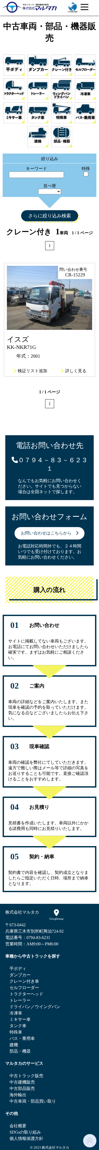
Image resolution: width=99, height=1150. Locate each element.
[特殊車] (61, 112)
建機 (14, 1045)
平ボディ (18, 968)
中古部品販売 (22, 1088)
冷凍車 (16, 1013)
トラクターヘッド (26, 994)
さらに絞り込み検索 (49, 215)
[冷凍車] (85, 89)
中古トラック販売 (26, 1075)
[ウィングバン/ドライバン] (61, 89)
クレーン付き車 (24, 981)
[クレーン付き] (61, 65)
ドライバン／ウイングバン (35, 1006)
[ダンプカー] (37, 65)
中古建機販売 (22, 1082)
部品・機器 (20, 1051)
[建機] (37, 136)
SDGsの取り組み (25, 1132)
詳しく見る (75, 371)
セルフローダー (24, 987)
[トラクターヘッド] (14, 89)
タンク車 (18, 1025)
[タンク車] (37, 112)
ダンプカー (20, 975)
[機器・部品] (61, 136)
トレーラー (20, 1000)
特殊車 (16, 1032)
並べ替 (49, 185)
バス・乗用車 (22, 1038)
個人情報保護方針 (26, 1138)
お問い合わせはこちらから (48, 533)
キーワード (36, 168)
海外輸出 (18, 1095)
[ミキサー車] (14, 112)
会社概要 (18, 1126)
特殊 (86, 168)
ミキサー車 (20, 1019)
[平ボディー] (14, 65)
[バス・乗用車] (85, 112)
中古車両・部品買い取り (33, 1101)
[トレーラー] (37, 89)
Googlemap (56, 918)
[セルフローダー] (85, 65)
